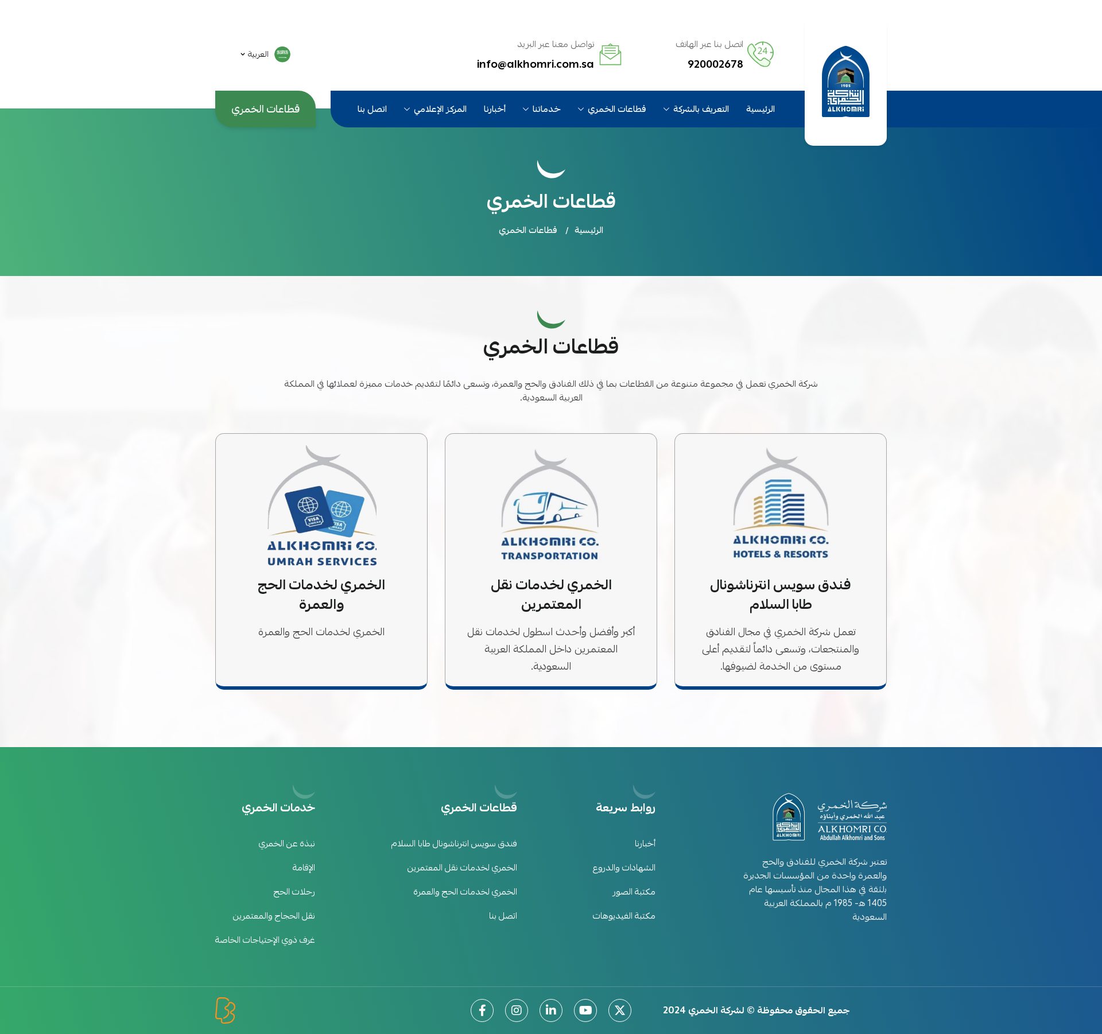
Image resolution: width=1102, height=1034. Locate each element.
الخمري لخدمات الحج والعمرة (465, 892)
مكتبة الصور (634, 892)
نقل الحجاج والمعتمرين (274, 916)
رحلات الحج (294, 892)
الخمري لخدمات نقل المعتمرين (462, 868)
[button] (265, 54)
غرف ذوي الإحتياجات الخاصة (265, 940)
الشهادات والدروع (624, 868)
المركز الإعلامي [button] (440, 109)
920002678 (715, 64)
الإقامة (304, 868)
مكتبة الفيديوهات (624, 916)
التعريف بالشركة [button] (701, 109)
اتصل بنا (372, 109)
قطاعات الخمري (617, 109)
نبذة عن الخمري (287, 843)
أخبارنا (495, 109)
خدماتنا (547, 109)
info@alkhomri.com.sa (535, 64)
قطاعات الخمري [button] (528, 230)
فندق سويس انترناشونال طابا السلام (454, 843)
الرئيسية (760, 109)
